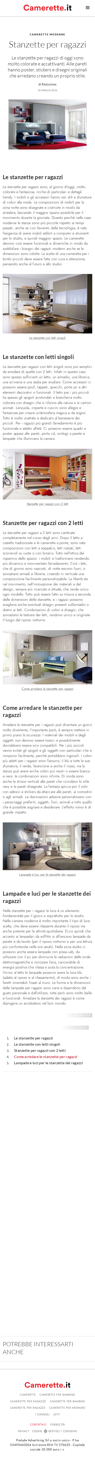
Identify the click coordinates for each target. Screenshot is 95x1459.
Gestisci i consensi (62, 1431)
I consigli (42, 1414)
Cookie (37, 1431)
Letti (56, 1414)
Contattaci (38, 1424)
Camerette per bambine (67, 1401)
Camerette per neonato (67, 1408)
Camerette (28, 1395)
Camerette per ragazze (27, 1408)
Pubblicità (57, 1424)
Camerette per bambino (57, 1395)
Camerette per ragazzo (28, 1401)
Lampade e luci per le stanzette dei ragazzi (48, 1063)
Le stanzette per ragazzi (33, 1038)
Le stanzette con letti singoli (37, 1044)
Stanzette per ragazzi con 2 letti (40, 1050)
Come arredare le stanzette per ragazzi (45, 1056)
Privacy (23, 1431)
